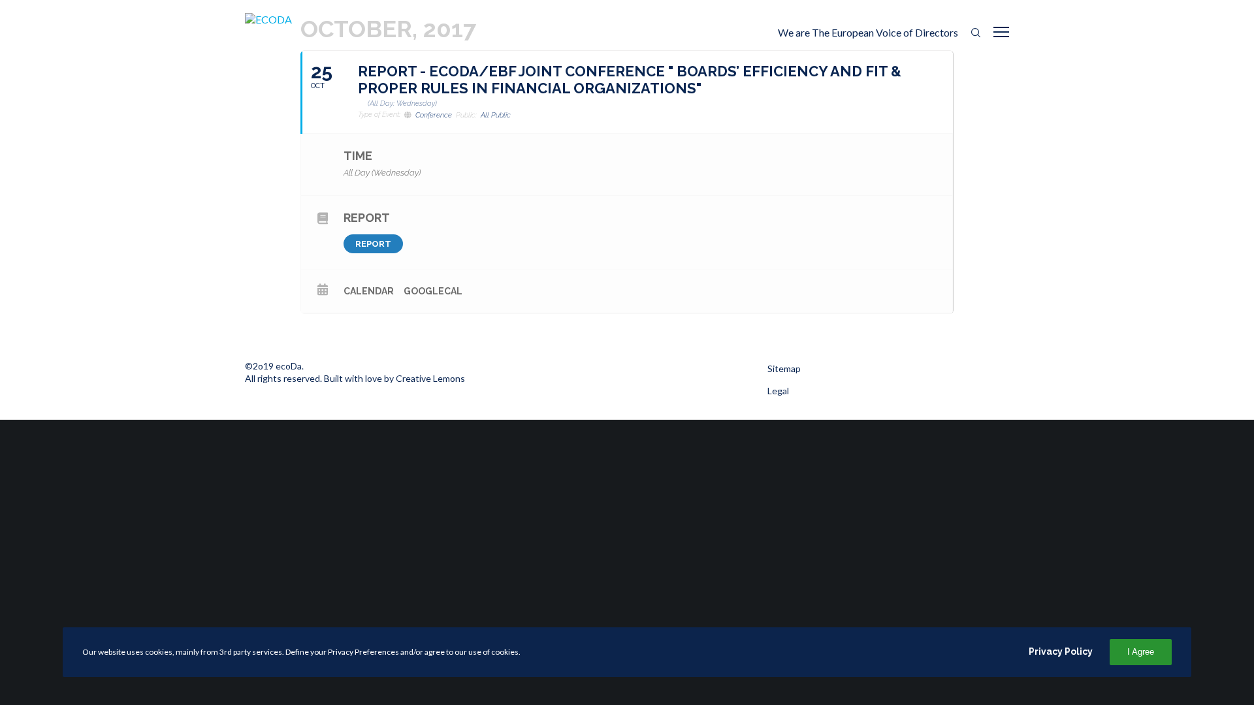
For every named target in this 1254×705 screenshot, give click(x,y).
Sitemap (784, 368)
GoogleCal (433, 291)
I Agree (1140, 652)
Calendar (369, 291)
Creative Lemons (430, 378)
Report (373, 244)
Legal (778, 390)
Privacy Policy (1061, 651)
